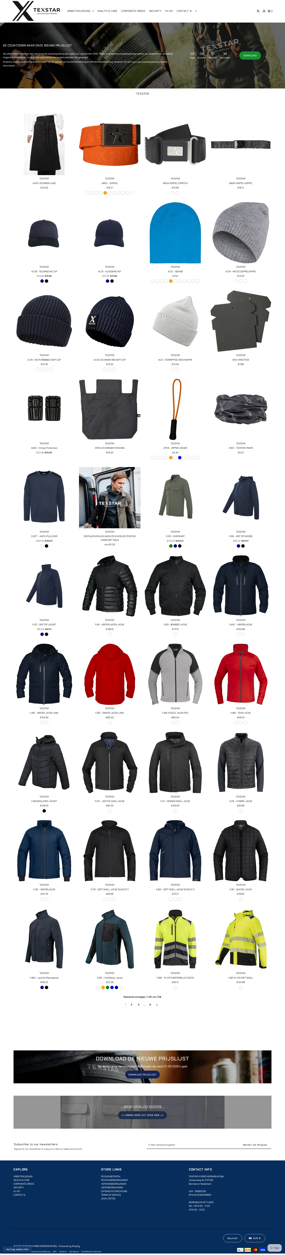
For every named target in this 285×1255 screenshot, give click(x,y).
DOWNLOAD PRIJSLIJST (142, 1074)
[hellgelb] (96, 193)
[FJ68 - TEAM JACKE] (240, 674)
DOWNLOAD (250, 55)
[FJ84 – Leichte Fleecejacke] (44, 939)
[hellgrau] (123, 193)
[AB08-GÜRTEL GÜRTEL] (240, 144)
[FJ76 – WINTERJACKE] (44, 850)
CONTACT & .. (20, 1194)
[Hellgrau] (109, 369)
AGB (55, 1251)
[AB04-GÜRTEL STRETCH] (175, 144)
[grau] (193, 281)
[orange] (105, 193)
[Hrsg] (109, 193)
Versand (62, 1251)
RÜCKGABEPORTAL (111, 1176)
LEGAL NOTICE (108, 1198)
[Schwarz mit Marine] (240, 811)
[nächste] (157, 1004)
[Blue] (112, 987)
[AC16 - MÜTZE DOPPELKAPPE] (240, 232)
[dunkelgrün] (37, 369)
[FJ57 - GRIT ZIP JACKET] (44, 586)
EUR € (257, 1238)
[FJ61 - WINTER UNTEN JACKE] (109, 586)
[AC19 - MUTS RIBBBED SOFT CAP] (44, 321)
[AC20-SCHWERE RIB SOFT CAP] (109, 321)
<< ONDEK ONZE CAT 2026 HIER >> (142, 1115)
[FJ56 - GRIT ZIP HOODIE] (240, 497)
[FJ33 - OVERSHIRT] (175, 497)
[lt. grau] (173, 722)
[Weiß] (87, 193)
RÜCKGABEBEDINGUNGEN (114, 1180)
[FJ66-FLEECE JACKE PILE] (175, 674)
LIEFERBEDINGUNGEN (112, 1187)
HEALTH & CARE (22, 1180)
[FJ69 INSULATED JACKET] (44, 762)
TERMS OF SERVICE (111, 1194)
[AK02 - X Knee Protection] (44, 409)
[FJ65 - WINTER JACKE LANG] (44, 674)
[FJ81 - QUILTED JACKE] (240, 850)
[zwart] (121, 987)
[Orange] (103, 987)
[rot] (175, 457)
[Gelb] (92, 193)
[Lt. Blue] (179, 457)
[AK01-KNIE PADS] (240, 321)
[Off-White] (98, 987)
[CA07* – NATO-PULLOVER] (44, 497)
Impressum (74, 1251)
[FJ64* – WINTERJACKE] (240, 586)
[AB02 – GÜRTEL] (109, 144)
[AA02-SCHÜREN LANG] (44, 144)
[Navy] (42, 281)
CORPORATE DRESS (24, 1183)
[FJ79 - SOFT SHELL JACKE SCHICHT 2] (109, 850)
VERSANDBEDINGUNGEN (113, 1183)
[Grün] (100, 193)
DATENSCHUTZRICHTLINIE (114, 1191)
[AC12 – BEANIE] (175, 232)
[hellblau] (114, 193)
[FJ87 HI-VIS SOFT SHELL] (240, 939)
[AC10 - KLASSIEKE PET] (109, 232)
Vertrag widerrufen (17, 1249)
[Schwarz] (132, 193)
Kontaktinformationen (91, 1251)
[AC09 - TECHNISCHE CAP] (44, 232)
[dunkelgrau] (127, 193)
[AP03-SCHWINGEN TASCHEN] (109, 409)
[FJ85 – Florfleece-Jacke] (109, 939)
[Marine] (118, 193)
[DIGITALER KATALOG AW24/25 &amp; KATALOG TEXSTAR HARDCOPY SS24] (109, 497)
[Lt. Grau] (188, 457)
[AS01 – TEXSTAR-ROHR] (240, 409)
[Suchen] (258, 11)
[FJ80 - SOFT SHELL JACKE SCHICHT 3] (175, 850)
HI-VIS (17, 1191)
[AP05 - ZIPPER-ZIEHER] (175, 409)
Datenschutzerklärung (40, 1251)
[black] (46, 281)
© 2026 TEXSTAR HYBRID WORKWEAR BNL (36, 1246)
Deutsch (232, 1238)
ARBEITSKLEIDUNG (23, 1176)
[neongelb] (162, 281)
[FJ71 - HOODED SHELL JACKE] (175, 762)
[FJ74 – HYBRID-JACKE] (240, 762)
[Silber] (177, 193)
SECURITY (19, 1187)
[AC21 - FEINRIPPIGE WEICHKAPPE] (175, 321)
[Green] (171, 546)
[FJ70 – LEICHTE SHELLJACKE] (109, 762)
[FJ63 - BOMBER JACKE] (175, 586)
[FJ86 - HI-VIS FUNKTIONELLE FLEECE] (175, 939)
